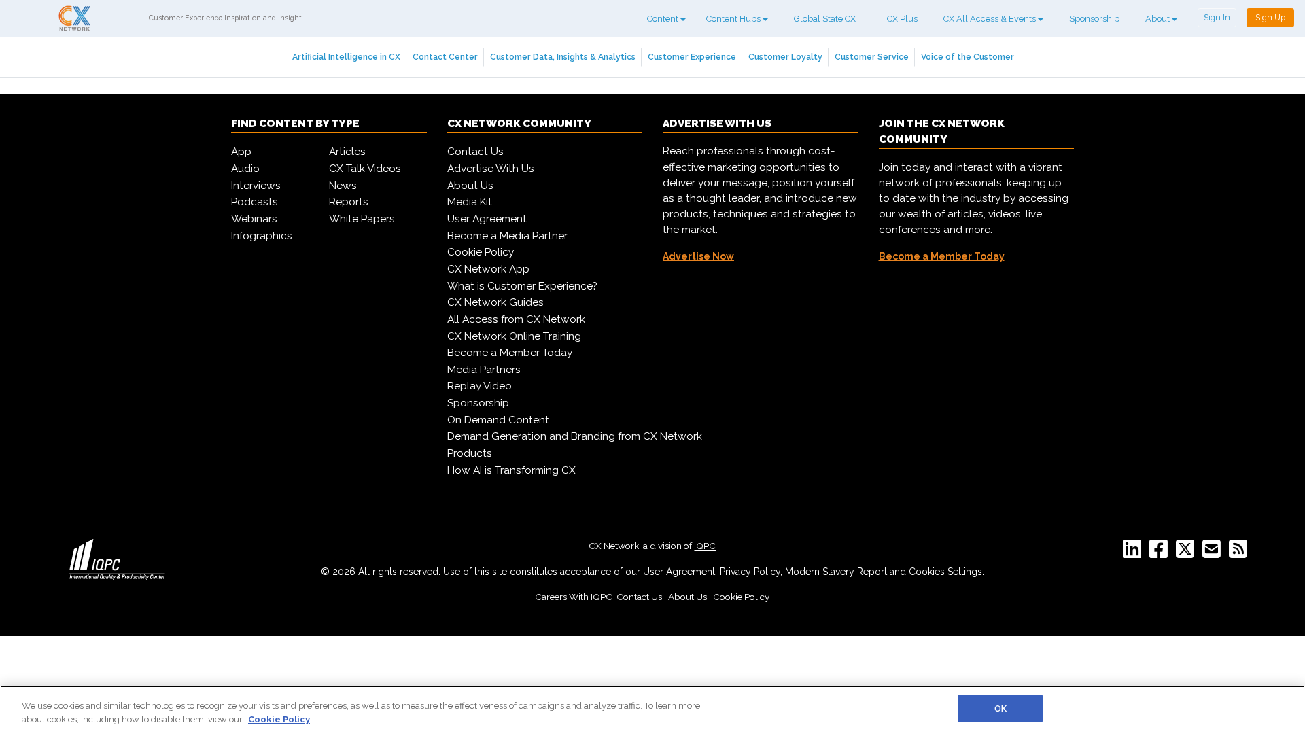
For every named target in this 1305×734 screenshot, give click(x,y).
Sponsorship (1094, 19)
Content (663, 19)
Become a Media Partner (507, 236)
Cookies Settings (945, 571)
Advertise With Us (490, 168)
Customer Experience (692, 57)
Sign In (1217, 17)
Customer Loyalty (785, 57)
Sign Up (1270, 17)
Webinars (254, 219)
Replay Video (479, 386)
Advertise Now (698, 256)
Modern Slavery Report (836, 571)
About (1158, 19)
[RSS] (1241, 553)
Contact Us (475, 151)
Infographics (261, 236)
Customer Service (872, 57)
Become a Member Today (509, 353)
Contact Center (445, 57)
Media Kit (469, 202)
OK (1000, 708)
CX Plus (902, 19)
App (241, 151)
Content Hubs (734, 19)
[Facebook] (1161, 553)
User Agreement (487, 219)
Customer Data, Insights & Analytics (563, 57)
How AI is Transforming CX (511, 470)
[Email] (1214, 553)
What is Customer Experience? (522, 286)
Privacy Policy (750, 571)
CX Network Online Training (514, 336)
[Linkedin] (1135, 553)
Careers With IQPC (573, 596)
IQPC (705, 545)
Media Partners (484, 370)
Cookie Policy (480, 252)
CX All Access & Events (990, 19)
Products (469, 453)
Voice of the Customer (967, 57)
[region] (652, 710)
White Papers (362, 219)
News (343, 185)
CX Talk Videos (365, 168)
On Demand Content (498, 420)
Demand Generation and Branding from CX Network (574, 436)
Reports (348, 202)
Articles (347, 151)
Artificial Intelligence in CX (346, 57)
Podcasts (254, 202)
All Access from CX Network (516, 319)
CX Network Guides (495, 302)
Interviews (256, 185)
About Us (470, 185)
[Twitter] (1188, 553)
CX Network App (488, 269)
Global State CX (825, 19)
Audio (245, 168)
